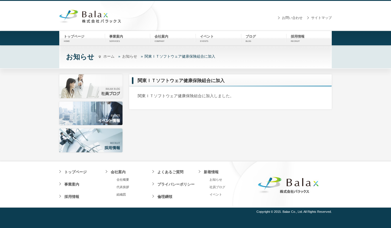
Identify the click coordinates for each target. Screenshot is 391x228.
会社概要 (122, 179)
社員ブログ (217, 187)
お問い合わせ (292, 18)
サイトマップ (321, 18)
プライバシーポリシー (176, 184)
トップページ (75, 172)
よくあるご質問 (170, 172)
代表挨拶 (122, 187)
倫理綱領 (164, 196)
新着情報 (211, 172)
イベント (216, 194)
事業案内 (71, 184)
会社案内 (118, 172)
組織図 (121, 194)
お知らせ (129, 56)
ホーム (108, 56)
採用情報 (71, 196)
